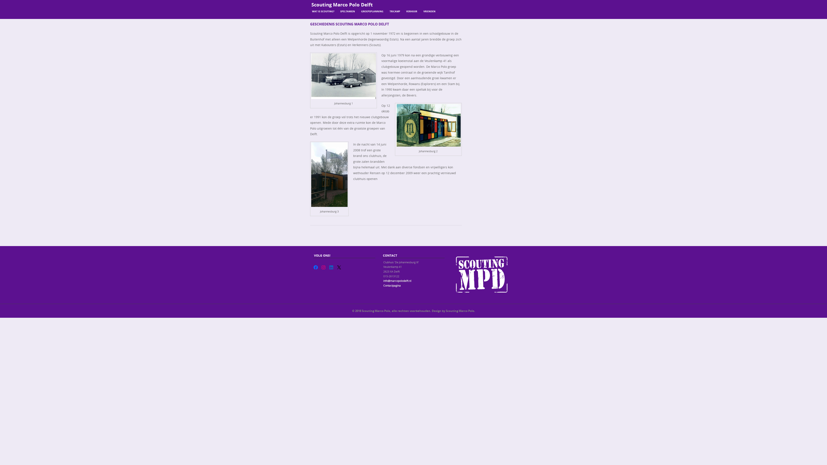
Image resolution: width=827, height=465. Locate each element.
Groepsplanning (372, 11)
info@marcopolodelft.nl (397, 280)
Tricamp (395, 11)
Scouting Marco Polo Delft (342, 4)
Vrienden (429, 11)
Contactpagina (392, 285)
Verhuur (411, 11)
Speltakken (347, 11)
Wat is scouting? (323, 11)
